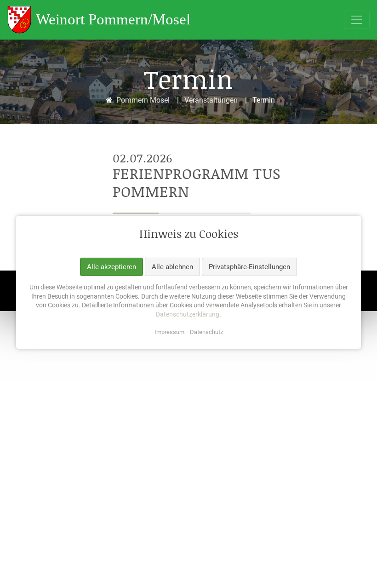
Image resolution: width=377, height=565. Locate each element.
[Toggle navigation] (357, 20)
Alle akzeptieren (111, 267)
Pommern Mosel (143, 100)
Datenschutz (206, 332)
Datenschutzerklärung (187, 314)
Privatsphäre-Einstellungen (249, 267)
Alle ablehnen (172, 267)
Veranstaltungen (211, 100)
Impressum (169, 332)
